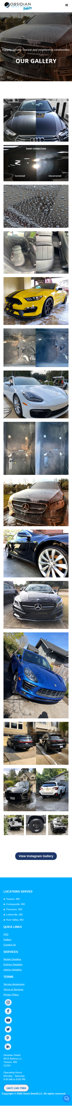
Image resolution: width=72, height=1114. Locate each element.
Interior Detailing (12, 969)
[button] (67, 5)
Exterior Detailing (12, 964)
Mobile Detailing (12, 959)
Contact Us (9, 944)
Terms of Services (13, 989)
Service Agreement (13, 984)
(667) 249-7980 (16, 1088)
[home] (17, 5)
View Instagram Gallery (36, 856)
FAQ (5, 934)
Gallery (7, 939)
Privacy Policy (11, 994)
